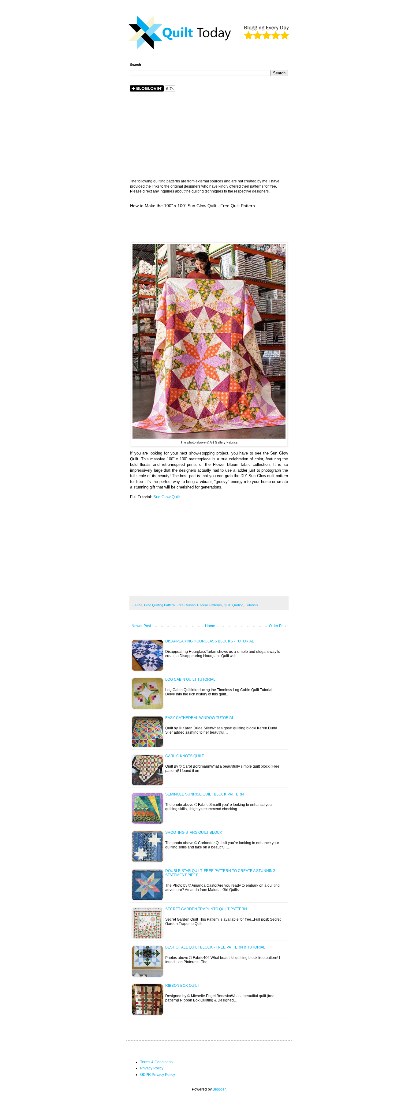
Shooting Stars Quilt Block (193, 832)
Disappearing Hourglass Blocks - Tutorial (209, 641)
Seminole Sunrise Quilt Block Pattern (204, 794)
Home (210, 626)
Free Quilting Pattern (159, 605)
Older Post (277, 626)
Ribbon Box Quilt (182, 985)
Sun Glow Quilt (166, 497)
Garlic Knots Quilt (184, 756)
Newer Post (141, 626)
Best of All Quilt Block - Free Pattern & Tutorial (215, 947)
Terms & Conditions (156, 1062)
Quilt (227, 605)
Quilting (237, 605)
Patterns (215, 605)
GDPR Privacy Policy (157, 1074)
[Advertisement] (209, 136)
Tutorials (251, 605)
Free (138, 605)
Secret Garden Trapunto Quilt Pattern (206, 909)
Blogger (219, 1089)
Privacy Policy (151, 1068)
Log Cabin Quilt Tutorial (190, 679)
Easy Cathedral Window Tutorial (199, 718)
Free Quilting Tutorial (192, 605)
